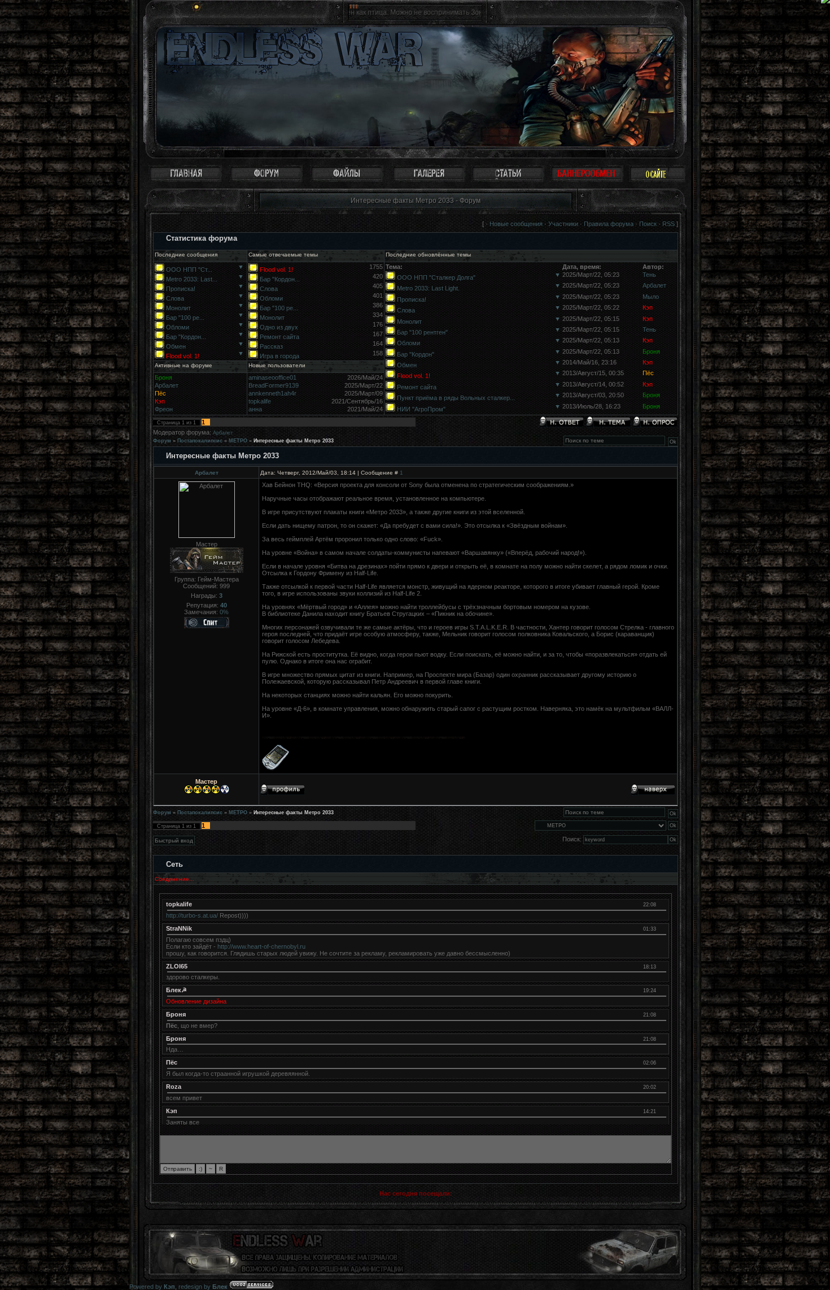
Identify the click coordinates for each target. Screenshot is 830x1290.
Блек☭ (176, 990)
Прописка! (180, 288)
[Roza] (661, 1086)
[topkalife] (661, 904)
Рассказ (271, 346)
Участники (563, 223)
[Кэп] (661, 1110)
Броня (651, 351)
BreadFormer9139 (273, 385)
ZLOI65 (176, 966)
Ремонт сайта (279, 336)
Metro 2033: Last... (191, 279)
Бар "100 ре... (185, 317)
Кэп (648, 307)
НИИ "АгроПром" (421, 409)
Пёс (648, 373)
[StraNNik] (661, 928)
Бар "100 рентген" (422, 332)
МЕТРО (238, 441)
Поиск (648, 223)
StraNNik (179, 928)
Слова (175, 298)
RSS (668, 223)
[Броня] (661, 1014)
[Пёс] (661, 1062)
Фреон (164, 409)
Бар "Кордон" (415, 354)
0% (224, 612)
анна (255, 409)
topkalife (259, 401)
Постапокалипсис (199, 441)
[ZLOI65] (661, 966)
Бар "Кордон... (186, 336)
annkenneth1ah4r (272, 393)
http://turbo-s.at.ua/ (192, 915)
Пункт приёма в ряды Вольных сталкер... (456, 397)
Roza (173, 1086)
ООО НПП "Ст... (189, 269)
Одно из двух (279, 327)
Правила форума (609, 223)
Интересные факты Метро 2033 (294, 441)
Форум (162, 441)
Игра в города (279, 356)
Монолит (178, 308)
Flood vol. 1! (182, 356)
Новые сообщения (516, 223)
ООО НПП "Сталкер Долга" (436, 277)
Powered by (152, 1286)
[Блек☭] (661, 990)
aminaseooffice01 (272, 377)
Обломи (177, 327)
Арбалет (654, 285)
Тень (649, 274)
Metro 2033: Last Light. (428, 288)
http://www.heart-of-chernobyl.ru (261, 946)
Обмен (176, 346)
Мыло (651, 296)
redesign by (203, 1286)
